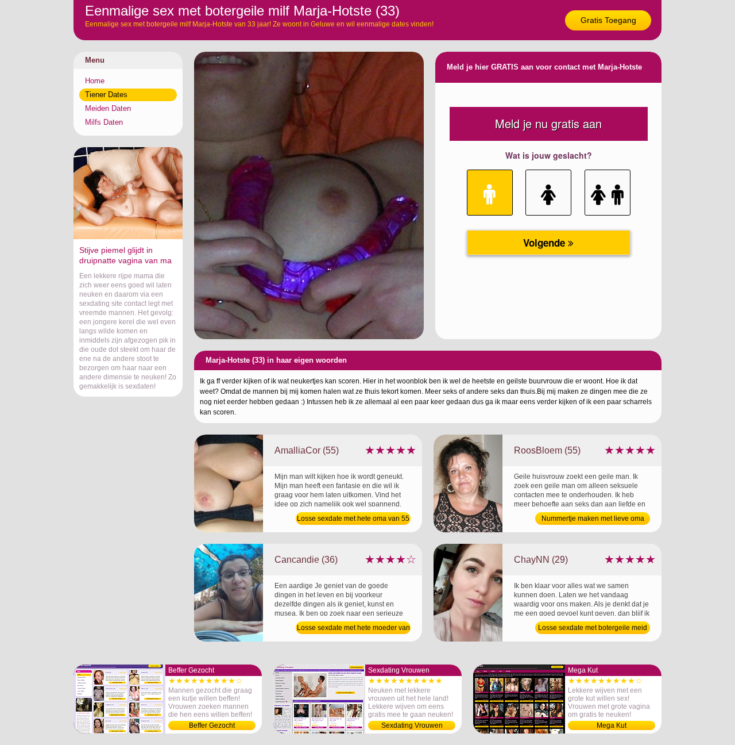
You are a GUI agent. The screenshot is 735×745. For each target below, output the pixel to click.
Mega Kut (611, 725)
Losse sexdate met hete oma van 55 (353, 518)
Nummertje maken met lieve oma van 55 (592, 519)
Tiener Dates (106, 94)
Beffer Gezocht (212, 725)
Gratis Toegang (608, 20)
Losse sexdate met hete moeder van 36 (353, 629)
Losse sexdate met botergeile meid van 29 (592, 629)
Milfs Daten (104, 122)
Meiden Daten (108, 108)
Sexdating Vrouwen (412, 725)
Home (95, 80)
